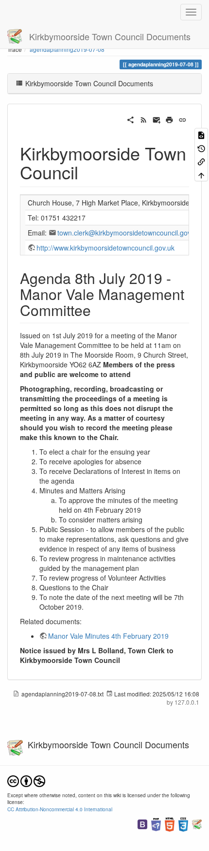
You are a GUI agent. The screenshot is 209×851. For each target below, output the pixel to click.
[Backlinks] (201, 161)
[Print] (169, 119)
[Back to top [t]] (201, 174)
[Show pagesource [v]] (201, 134)
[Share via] (130, 119)
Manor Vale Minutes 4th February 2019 (108, 636)
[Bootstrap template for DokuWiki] (142, 823)
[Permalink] (182, 119)
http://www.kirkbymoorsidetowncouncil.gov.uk (105, 247)
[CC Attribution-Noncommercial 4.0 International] (26, 780)
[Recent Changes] (143, 119)
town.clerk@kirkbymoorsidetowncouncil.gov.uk (128, 232)
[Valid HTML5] (169, 823)
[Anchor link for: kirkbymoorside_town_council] (87, 171)
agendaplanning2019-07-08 (67, 49)
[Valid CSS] (183, 823)
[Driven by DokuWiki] (197, 823)
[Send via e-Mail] (157, 119)
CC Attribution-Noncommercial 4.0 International (59, 809)
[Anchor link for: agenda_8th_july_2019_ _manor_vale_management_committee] (98, 309)
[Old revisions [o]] (201, 148)
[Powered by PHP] (156, 823)
